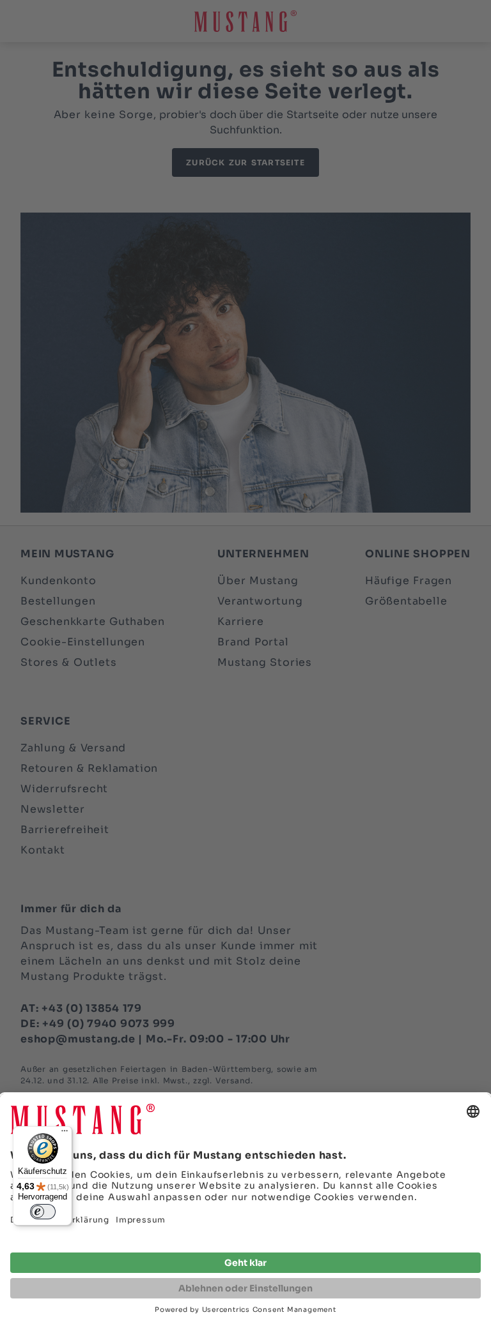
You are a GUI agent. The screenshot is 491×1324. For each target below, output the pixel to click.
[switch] (43, 1211)
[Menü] (64, 1133)
